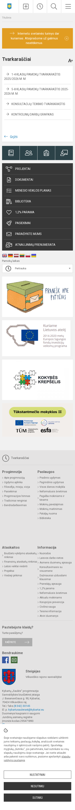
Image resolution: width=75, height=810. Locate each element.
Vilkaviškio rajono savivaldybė (44, 676)
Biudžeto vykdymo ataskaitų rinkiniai (20, 555)
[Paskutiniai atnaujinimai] (40, 6)
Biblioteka (23, 201)
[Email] (14, 660)
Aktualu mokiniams (51, 597)
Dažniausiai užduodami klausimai (53, 577)
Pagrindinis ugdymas (52, 482)
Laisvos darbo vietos (51, 558)
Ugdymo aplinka (13, 482)
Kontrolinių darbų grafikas (32, 114)
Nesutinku (37, 786)
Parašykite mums (28, 234)
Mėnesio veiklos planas (33, 190)
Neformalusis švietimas (53, 491)
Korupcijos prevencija (52, 602)
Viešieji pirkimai (13, 575)
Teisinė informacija (50, 611)
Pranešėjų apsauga (50, 583)
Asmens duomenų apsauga (56, 562)
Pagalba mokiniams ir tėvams (52, 498)
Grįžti (14, 137)
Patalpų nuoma (48, 513)
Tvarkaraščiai (19, 458)
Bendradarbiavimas (15, 505)
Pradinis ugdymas (50, 477)
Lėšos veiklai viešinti (16, 566)
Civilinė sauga (48, 606)
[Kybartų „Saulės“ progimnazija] (9, 6)
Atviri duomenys (49, 615)
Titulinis (6, 17)
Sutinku (37, 797)
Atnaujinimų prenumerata (35, 244)
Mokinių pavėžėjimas (51, 504)
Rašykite (10, 642)
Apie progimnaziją (14, 477)
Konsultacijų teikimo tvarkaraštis (38, 104)
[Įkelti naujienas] (26, 6)
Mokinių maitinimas (51, 509)
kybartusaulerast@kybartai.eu (26, 709)
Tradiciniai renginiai (15, 500)
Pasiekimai (23, 223)
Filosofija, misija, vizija (17, 486)
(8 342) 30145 (22, 705)
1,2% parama (24, 212)
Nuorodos (45, 553)
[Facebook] (5, 660)
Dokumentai (24, 179)
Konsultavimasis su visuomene (51, 569)
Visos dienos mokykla (52, 486)
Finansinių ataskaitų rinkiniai (20, 561)
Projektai (22, 169)
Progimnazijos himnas (17, 496)
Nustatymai (37, 774)
